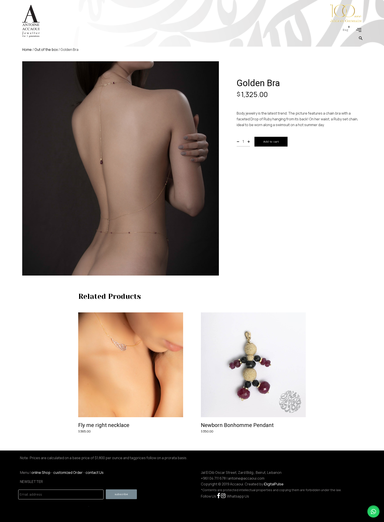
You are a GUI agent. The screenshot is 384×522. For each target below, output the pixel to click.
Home (27, 49)
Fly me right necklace (103, 425)
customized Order (68, 472)
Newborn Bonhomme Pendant (237, 425)
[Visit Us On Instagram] (223, 496)
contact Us (95, 472)
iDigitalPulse (274, 484)
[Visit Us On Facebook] (218, 496)
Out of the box (46, 49)
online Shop (40, 472)
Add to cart (271, 141)
